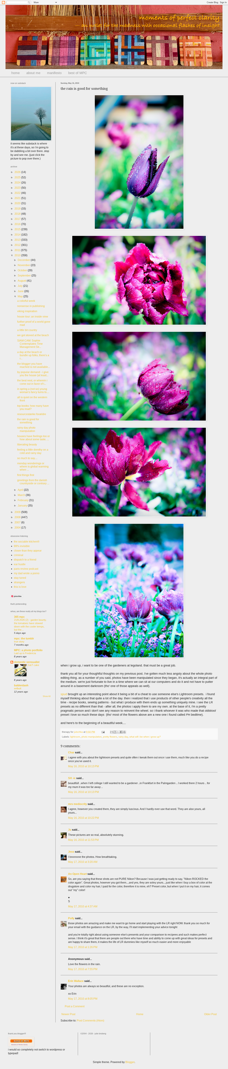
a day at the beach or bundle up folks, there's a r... (33, 355)
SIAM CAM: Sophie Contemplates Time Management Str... (30, 343)
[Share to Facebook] (121, 732)
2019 (18, 208)
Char (71, 752)
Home (139, 1014)
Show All (47, 696)
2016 (18, 224)
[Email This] (111, 732)
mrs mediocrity (77, 804)
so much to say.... (27, 458)
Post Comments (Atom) (90, 1020)
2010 (18, 255)
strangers (19, 582)
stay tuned (20, 577)
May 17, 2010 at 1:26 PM (82, 947)
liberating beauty (27, 444)
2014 (18, 234)
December (24, 260)
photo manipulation (91, 736)
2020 (18, 203)
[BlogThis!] (115, 732)
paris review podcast (26, 568)
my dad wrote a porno (26, 573)
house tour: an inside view (32, 316)
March (22, 495)
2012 (18, 245)
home (15, 73)
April (21, 489)
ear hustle (20, 564)
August (22, 280)
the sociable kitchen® (26, 541)
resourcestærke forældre (31, 414)
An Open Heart (77, 873)
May (20, 296)
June (21, 291)
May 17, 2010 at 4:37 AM (82, 906)
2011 (18, 250)
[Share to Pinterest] (124, 732)
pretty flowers (110, 736)
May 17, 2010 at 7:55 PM (82, 969)
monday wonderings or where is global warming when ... (33, 466)
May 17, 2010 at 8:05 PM (82, 998)
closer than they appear (28, 550)
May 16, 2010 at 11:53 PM (83, 839)
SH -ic (72, 778)
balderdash (21, 685)
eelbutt (17, 688)
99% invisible (22, 546)
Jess (71, 851)
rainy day (123, 736)
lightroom (75, 736)
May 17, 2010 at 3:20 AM (82, 861)
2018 (18, 213)
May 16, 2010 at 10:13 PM (83, 766)
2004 (18, 527)
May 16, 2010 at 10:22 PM (83, 817)
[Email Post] (102, 732)
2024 (18, 182)
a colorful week (26, 300)
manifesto (54, 73)
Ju (69, 829)
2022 (18, 193)
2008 (18, 517)
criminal (18, 555)
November (24, 265)
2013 (18, 239)
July (20, 285)
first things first (25, 475)
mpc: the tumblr (24, 638)
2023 (18, 187)
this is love (20, 586)
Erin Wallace (76, 981)
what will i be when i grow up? (145, 736)
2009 (18, 512)
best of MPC (77, 73)
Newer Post (68, 1014)
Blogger (130, 1062)
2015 (18, 229)
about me (33, 73)
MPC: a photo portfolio (28, 650)
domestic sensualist (26, 662)
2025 (18, 177)
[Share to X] (118, 732)
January (23, 505)
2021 (18, 198)
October (23, 270)
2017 (18, 219)
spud (64, 694)
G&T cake (33, 665)
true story (19, 641)
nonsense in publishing (31, 306)
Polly (71, 918)
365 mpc (19, 616)
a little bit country (27, 330)
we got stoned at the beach (33, 335)
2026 (18, 172)
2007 (18, 522)
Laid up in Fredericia (25, 653)
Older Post (210, 1014)
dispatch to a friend (25, 559)
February (23, 500)
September (24, 275)
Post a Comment (74, 1006)
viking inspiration (27, 311)
